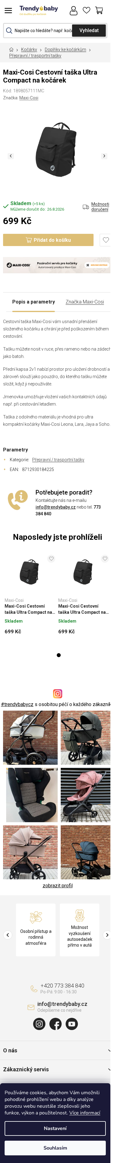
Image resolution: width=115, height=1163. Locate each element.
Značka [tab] (85, 302)
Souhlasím (55, 1148)
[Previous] (7, 935)
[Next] (107, 935)
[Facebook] (55, 1024)
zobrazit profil (58, 886)
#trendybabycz (17, 704)
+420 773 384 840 (62, 985)
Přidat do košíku (52, 240)
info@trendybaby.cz (56, 507)
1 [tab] (59, 655)
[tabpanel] (30, 597)
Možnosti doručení (100, 207)
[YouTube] (72, 1024)
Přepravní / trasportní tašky (58, 459)
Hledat (89, 30)
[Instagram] (39, 1024)
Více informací (84, 1113)
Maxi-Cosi (28, 97)
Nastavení (55, 1128)
